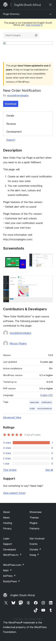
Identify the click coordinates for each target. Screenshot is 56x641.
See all (49, 469)
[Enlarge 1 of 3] (22, 257)
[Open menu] (51, 4)
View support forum (14, 492)
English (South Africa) (22, 595)
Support (10, 139)
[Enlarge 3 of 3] (48, 279)
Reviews (11, 123)
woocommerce (44, 408)
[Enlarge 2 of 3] (48, 257)
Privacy (7, 528)
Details (10, 115)
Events (33, 543)
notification (47, 402)
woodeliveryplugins (18, 95)
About (6, 512)
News (6, 517)
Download (10, 103)
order (32, 408)
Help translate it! (34, 25)
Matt (7, 570)
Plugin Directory (11, 14)
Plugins (33, 522)
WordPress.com (13, 564)
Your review (9, 469)
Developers (9, 549)
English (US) (46, 395)
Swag (34, 554)
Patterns (34, 528)
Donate (35, 549)
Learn (6, 538)
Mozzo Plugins (18, 343)
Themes (34, 517)
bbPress (9, 575)
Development (14, 131)
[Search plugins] (36, 35)
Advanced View (12, 417)
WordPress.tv (12, 554)
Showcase (36, 512)
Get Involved (37, 538)
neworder (34, 402)
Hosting (7, 522)
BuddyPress (11, 581)
